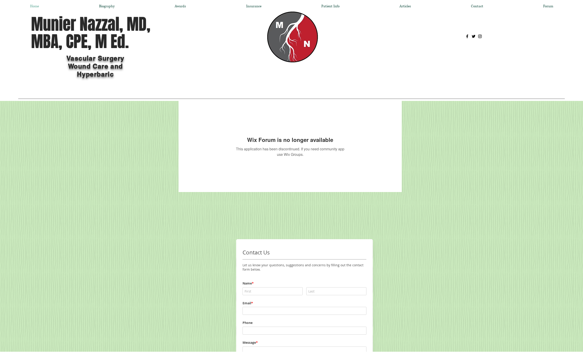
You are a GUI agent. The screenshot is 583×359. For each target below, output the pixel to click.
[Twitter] (473, 36)
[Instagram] (480, 36)
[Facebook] (467, 36)
